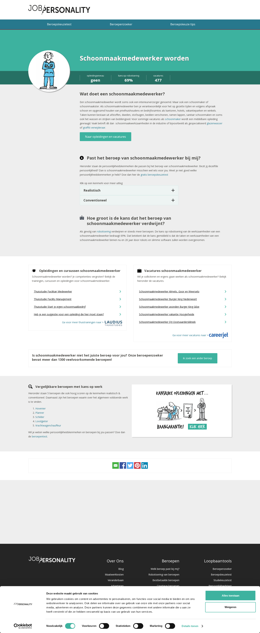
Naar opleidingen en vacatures (105, 137)
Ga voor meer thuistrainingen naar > (83, 322)
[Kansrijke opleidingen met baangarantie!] (181, 431)
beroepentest (39, 436)
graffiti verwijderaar (94, 127)
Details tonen (190, 626)
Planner (39, 412)
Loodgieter (41, 421)
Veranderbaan (116, 580)
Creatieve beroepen (168, 586)
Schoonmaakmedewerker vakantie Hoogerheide (166, 314)
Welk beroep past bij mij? (165, 569)
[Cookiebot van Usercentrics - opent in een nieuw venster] (22, 626)
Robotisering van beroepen (163, 574)
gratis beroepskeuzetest (154, 174)
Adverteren (117, 586)
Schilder (39, 417)
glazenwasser (214, 123)
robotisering (104, 231)
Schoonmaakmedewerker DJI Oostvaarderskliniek (167, 322)
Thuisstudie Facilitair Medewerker (53, 291)
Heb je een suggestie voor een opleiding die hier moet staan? (69, 314)
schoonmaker (173, 119)
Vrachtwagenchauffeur (48, 425)
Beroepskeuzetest (59, 24)
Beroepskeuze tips (182, 24)
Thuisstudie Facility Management (52, 299)
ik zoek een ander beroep (197, 358)
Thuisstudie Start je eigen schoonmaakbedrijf (60, 306)
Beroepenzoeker (121, 24)
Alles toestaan (230, 595)
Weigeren (230, 607)
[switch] (104, 626)
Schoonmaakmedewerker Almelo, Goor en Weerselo (169, 291)
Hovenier (40, 408)
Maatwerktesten (114, 574)
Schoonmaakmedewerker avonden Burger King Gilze (169, 306)
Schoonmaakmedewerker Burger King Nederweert (168, 299)
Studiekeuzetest (222, 580)
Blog (121, 569)
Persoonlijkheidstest (220, 586)
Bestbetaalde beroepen (165, 580)
